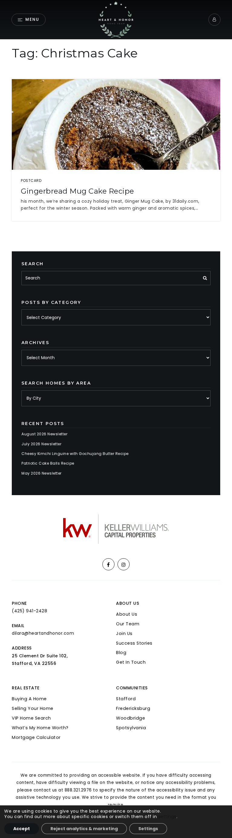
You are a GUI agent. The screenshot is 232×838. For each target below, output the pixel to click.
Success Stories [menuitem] (134, 643)
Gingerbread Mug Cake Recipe (77, 191)
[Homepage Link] (116, 19)
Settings (148, 829)
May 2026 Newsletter (41, 473)
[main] (116, 247)
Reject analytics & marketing (84, 829)
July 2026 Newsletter (41, 443)
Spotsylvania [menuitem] (131, 728)
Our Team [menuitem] (127, 624)
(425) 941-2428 (29, 611)
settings (167, 817)
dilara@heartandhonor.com (43, 633)
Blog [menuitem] (121, 652)
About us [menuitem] (126, 614)
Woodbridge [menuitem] (130, 718)
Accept (21, 829)
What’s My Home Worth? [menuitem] (40, 728)
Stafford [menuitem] (126, 699)
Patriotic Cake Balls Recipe (47, 463)
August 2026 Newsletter (44, 434)
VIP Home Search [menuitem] (31, 718)
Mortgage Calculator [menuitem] (36, 737)
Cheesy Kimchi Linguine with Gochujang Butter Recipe (75, 453)
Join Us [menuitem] (124, 633)
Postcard (31, 180)
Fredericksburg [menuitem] (133, 708)
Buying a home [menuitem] (29, 699)
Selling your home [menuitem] (32, 708)
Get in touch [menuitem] (131, 662)
